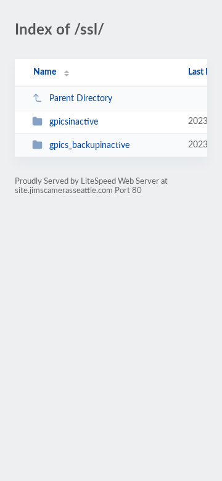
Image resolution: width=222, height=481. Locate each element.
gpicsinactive (73, 122)
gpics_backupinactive (89, 145)
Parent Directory (80, 98)
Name (44, 72)
